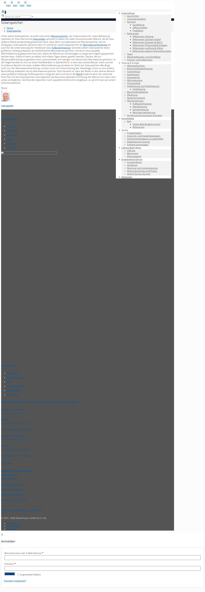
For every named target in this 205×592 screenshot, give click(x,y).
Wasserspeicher (59, 36)
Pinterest (11, 147)
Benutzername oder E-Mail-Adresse (23, 553)
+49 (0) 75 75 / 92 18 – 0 (13, 494)
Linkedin (11, 143)
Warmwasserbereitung (95, 44)
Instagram (12, 134)
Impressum (13, 394)
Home (10, 28)
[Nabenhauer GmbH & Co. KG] (17, 5)
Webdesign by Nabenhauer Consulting (21, 510)
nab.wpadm (7, 105)
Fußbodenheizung (61, 47)
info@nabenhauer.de (12, 484)
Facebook (12, 130)
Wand (79, 74)
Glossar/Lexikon (15, 377)
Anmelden (10, 574)
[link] (32, 16)
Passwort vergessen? (15, 580)
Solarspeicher (14, 30)
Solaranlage (39, 39)
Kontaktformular (15, 386)
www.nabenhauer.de (12, 489)
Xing (9, 139)
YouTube (11, 126)
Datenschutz (13, 390)
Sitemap (11, 529)
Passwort (10, 563)
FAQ (9, 381)
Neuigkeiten (13, 373)
